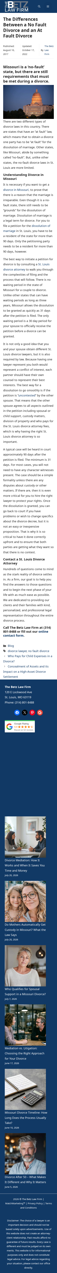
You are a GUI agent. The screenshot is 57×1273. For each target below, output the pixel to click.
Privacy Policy (35, 1203)
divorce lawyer (17, 651)
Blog (11, 646)
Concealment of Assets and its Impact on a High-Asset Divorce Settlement (26, 671)
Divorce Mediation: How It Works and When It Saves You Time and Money (25, 865)
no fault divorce (38, 651)
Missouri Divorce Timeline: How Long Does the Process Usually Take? (26, 1118)
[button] (39, 6)
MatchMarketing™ (15, 1203)
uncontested (26, 395)
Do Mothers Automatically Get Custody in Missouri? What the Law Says (25, 930)
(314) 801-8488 (24, 702)
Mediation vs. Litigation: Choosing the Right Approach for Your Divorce (24, 1053)
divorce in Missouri (16, 190)
